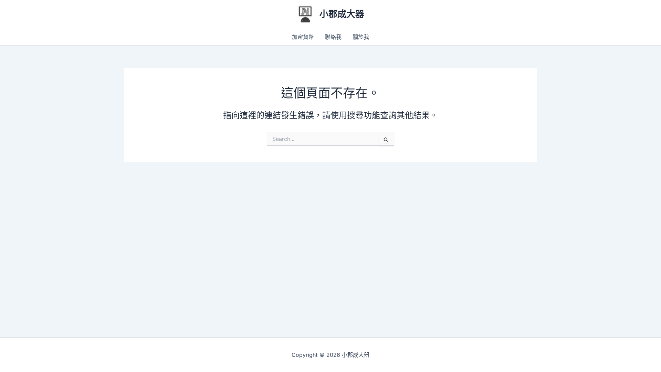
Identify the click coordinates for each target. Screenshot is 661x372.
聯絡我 (333, 36)
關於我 (361, 36)
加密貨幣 (303, 36)
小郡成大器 (341, 14)
